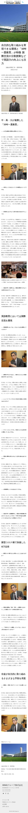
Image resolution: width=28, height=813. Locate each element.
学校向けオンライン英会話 (8, 802)
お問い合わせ (5, 806)
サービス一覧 (5, 800)
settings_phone (23, 2)
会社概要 (4, 804)
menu (5, 2)
